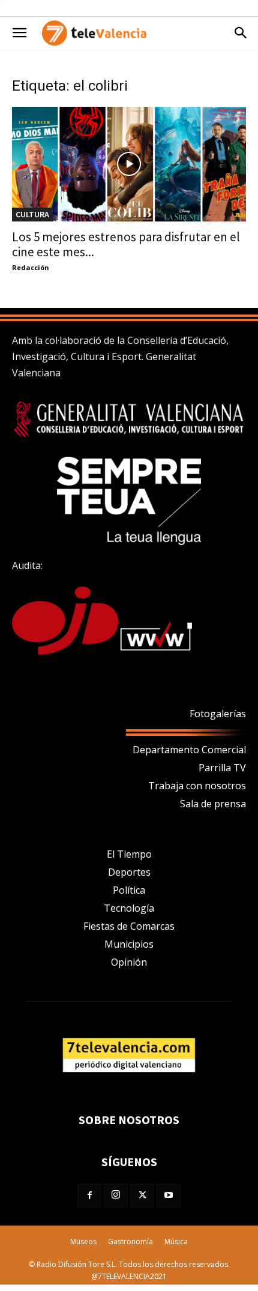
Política (129, 890)
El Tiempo (129, 854)
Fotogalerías (218, 713)
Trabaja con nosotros (197, 785)
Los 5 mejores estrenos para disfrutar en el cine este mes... (126, 244)
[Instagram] (116, 1196)
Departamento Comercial (189, 749)
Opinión (129, 962)
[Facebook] (89, 1196)
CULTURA (32, 214)
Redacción (30, 267)
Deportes (129, 872)
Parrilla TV (222, 767)
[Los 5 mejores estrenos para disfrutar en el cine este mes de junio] (129, 164)
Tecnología (129, 908)
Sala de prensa (213, 803)
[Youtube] (169, 1196)
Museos (83, 1241)
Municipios (129, 944)
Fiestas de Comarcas (129, 926)
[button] (19, 33)
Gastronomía (130, 1241)
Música (176, 1241)
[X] (142, 1196)
